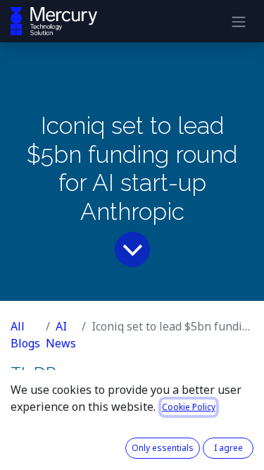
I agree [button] (228, 448)
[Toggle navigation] (238, 21)
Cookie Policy (188, 407)
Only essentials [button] (163, 448)
